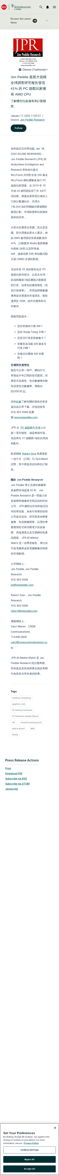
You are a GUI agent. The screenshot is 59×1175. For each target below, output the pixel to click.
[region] (29, 1149)
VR (13, 722)
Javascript (11, 788)
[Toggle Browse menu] (47, 20)
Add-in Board (18, 728)
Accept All (29, 1169)
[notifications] (47, 7)
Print (8, 768)
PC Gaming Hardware (22, 710)
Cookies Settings (29, 1150)
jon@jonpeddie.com (22, 585)
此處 (18, 401)
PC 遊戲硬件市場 (30, 427)
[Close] (55, 1127)
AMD (32, 728)
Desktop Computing (21, 698)
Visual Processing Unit (30, 722)
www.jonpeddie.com (25, 417)
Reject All (29, 1159)
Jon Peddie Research (32, 119)
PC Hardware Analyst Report (25, 716)
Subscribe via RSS (16, 778)
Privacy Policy (31, 1143)
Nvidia (15, 734)
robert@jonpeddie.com (24, 611)
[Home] (16, 7)
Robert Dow (29, 453)
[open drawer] (54, 7)
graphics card (18, 704)
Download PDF (14, 773)
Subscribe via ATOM (17, 783)
